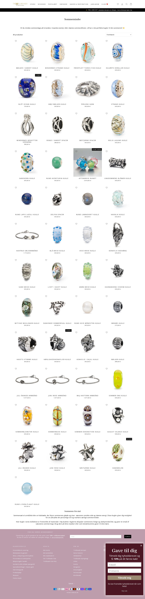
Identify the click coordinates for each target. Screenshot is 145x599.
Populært (52, 4)
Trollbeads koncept (79, 550)
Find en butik (17, 578)
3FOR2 (32, 4)
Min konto (46, 550)
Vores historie (78, 553)
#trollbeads (77, 575)
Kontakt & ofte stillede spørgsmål (24, 564)
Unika (75, 561)
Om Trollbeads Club (49, 558)
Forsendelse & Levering (20, 550)
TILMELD (127, 536)
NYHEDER (42, 4)
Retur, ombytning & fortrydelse (23, 556)
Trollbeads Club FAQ (49, 561)
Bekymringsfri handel (20, 561)
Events (75, 564)
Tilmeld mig (124, 577)
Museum (16, 575)
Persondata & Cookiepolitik (22, 558)
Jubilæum (95, 4)
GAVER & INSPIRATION (79, 4)
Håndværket (77, 556)
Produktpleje (17, 572)
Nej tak (124, 591)
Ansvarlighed (77, 570)
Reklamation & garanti (20, 553)
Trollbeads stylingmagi (80, 558)
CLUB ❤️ (105, 4)
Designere (76, 567)
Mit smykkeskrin (48, 556)
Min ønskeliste (48, 553)
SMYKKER (63, 4)
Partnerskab (77, 572)
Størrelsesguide (18, 570)
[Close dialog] (141, 545)
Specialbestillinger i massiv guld (23, 567)
